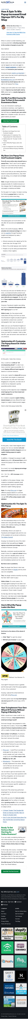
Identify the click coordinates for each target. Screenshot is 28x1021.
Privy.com (13, 490)
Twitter (12, 902)
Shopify (15, 569)
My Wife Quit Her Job (10, 892)
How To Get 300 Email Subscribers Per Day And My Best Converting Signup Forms (14, 820)
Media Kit (3, 918)
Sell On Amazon (19, 913)
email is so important (18, 73)
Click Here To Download (10, 121)
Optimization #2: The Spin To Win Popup (12, 139)
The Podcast (18, 916)
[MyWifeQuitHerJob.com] (7, 2)
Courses (17, 918)
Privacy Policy (5, 921)
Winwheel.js (6, 761)
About (2, 911)
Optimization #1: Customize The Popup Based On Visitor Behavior (12, 136)
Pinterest (5, 904)
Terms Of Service (6, 923)
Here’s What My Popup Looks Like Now (12, 143)
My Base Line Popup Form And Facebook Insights (11, 132)
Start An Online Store (20, 911)
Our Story (3, 913)
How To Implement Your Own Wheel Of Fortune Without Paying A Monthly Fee (13, 148)
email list (8, 233)
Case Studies (5, 9)
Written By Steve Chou (13, 26)
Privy (16, 84)
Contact (3, 916)
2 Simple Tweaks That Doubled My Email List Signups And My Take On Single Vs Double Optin (13, 813)
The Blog (17, 921)
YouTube (5, 902)
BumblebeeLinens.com (8, 79)
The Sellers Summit (7, 537)
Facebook (19, 902)
